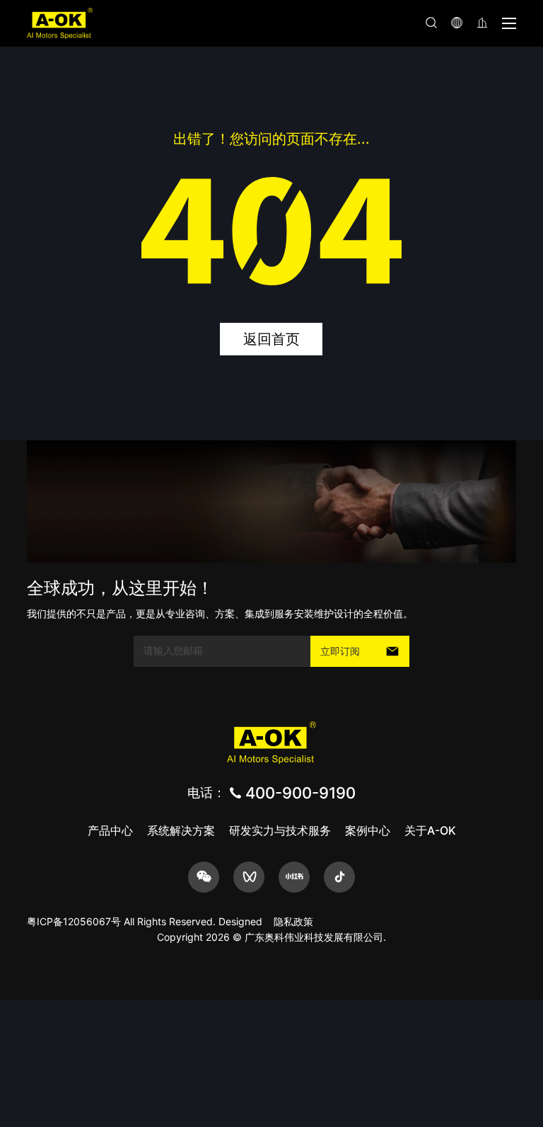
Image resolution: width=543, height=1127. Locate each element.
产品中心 (110, 830)
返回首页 (271, 339)
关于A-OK (430, 830)
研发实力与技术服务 (280, 830)
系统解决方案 (181, 830)
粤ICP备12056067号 (74, 921)
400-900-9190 (300, 793)
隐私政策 (293, 921)
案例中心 (367, 830)
